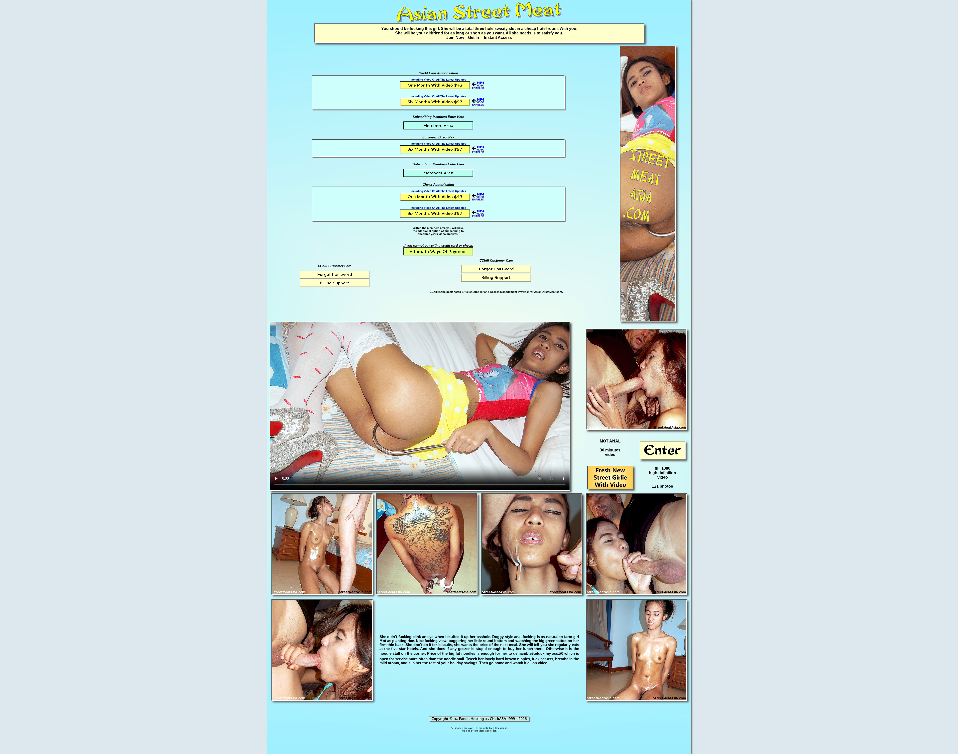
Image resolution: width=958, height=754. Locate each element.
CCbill (434, 291)
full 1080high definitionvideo (662, 472)
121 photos (662, 486)
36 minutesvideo (610, 452)
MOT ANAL (610, 441)
